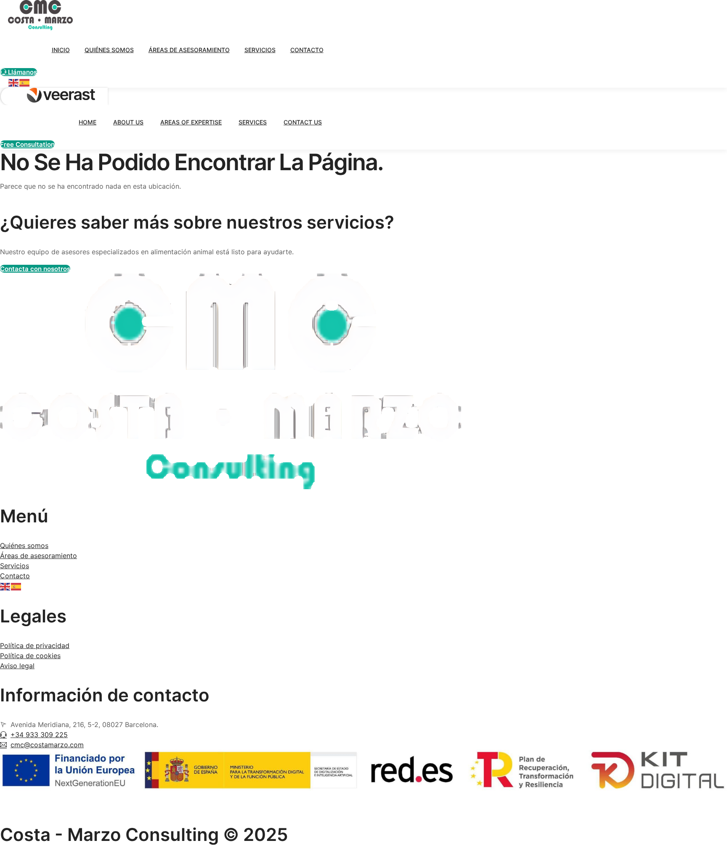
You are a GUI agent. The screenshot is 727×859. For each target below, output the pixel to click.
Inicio (61, 49)
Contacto (307, 49)
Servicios (260, 49)
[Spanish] (24, 82)
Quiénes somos (109, 49)
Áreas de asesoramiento (189, 49)
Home (87, 122)
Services (253, 122)
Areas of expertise (191, 122)
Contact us (303, 122)
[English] (13, 82)
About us (128, 122)
